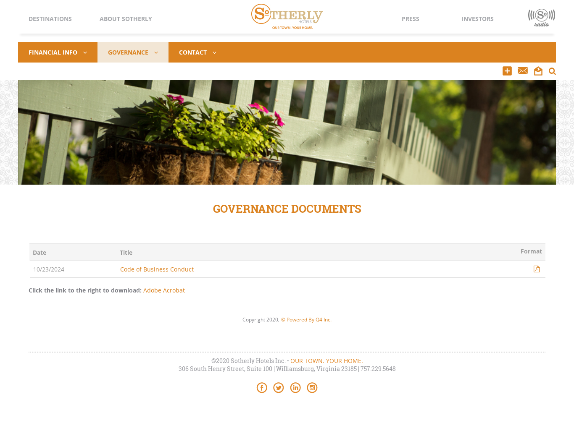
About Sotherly (126, 19)
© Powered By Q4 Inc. (306, 319)
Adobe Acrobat (164, 290)
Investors (477, 19)
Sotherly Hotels (287, 16)
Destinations (50, 19)
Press (410, 19)
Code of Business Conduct (157, 269)
